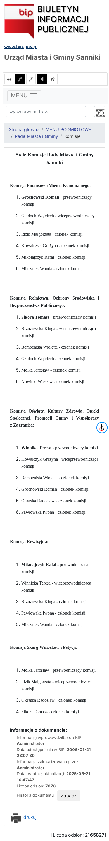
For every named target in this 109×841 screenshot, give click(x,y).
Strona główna (24, 129)
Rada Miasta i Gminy (36, 136)
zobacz (69, 795)
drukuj (29, 817)
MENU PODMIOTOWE (68, 129)
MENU (20, 95)
